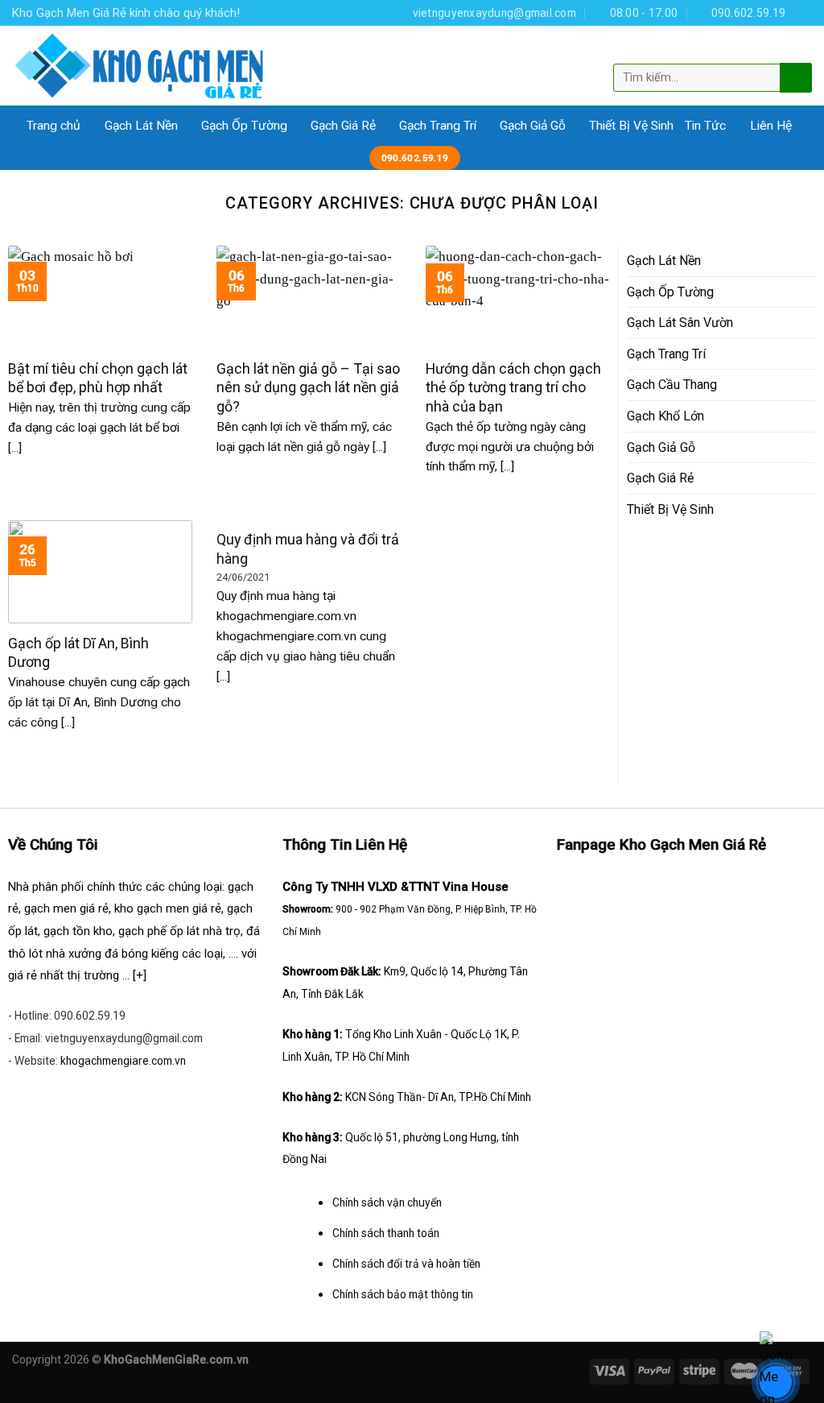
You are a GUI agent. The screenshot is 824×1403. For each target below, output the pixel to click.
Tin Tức (705, 125)
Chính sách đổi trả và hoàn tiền (406, 1263)
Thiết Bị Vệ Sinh (631, 125)
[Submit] (794, 77)
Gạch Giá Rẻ (343, 125)
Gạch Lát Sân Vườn (680, 322)
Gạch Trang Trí (437, 125)
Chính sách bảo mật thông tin (402, 1294)
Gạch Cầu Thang (672, 384)
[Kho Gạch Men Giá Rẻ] (140, 65)
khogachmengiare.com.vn (123, 1060)
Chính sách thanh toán (385, 1233)
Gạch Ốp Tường (244, 125)
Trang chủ (53, 125)
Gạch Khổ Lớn (665, 416)
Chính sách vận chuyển (387, 1202)
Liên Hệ (771, 125)
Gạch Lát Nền (141, 125)
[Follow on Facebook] (803, 12)
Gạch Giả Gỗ (533, 125)
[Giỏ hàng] (798, 50)
